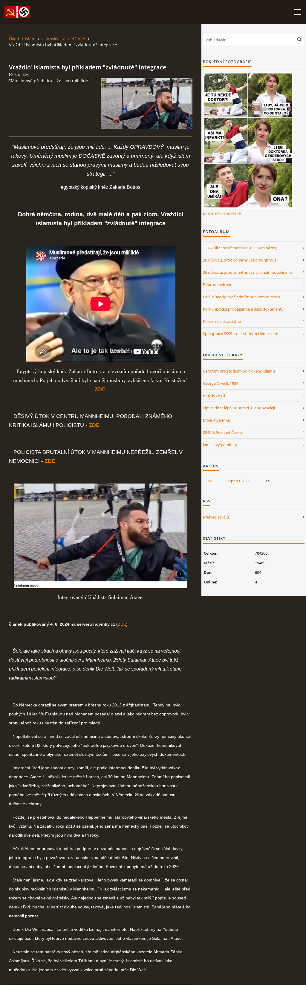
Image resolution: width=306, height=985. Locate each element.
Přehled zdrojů (216, 517)
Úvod (14, 39)
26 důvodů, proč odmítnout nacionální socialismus (248, 272)
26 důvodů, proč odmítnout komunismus (239, 260)
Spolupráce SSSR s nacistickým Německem (240, 333)
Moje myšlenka (216, 420)
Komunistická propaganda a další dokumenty (243, 309)
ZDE (122, 624)
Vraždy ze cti (214, 395)
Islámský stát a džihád (63, 39)
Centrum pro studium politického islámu (239, 371)
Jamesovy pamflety (220, 444)
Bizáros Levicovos (218, 284)
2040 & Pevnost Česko (222, 432)
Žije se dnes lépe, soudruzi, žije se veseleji (239, 408)
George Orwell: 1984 (220, 383)
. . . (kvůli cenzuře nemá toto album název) (240, 247)
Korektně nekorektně (222, 213)
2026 (245, 481)
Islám (30, 39)
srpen (233, 481)
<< (210, 481)
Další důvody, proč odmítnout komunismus (241, 297)
